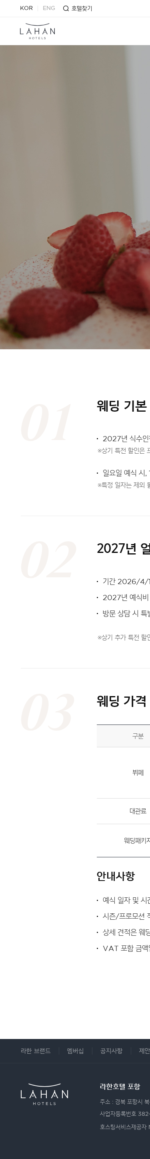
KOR (26, 8)
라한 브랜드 (36, 1051)
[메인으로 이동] (37, 31)
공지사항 (111, 1051)
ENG (49, 8)
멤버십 (75, 1051)
